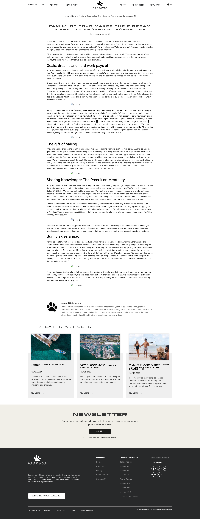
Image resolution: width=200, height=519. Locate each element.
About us (54, 5)
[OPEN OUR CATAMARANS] (45, 5)
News (73, 16)
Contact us (154, 5)
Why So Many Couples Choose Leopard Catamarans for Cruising (149, 366)
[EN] (168, 4)
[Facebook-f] (153, 468)
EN (171, 4)
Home (66, 16)
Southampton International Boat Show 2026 (98, 365)
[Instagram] (159, 474)
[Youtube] (153, 474)
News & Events (72, 5)
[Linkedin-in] (165, 468)
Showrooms (138, 5)
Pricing (123, 5)
